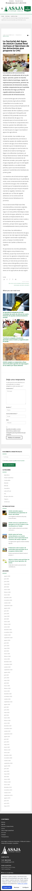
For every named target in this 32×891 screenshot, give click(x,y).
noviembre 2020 (8, 758)
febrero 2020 (7, 782)
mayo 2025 (6, 616)
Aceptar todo (7, 887)
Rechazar (16, 887)
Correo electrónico (11, 413)
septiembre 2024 (8, 637)
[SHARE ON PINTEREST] (12, 279)
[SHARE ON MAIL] (15, 279)
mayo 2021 (6, 744)
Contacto (11, 1)
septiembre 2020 (8, 763)
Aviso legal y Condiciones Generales (10, 841)
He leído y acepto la (14, 460)
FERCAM (6, 485)
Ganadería (7, 488)
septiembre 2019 (8, 795)
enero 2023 (7, 691)
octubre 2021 (7, 731)
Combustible (7, 480)
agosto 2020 (7, 766)
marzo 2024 (7, 653)
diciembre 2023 (8, 661)
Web (7, 420)
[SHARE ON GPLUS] (10, 279)
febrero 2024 (7, 656)
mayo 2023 (6, 680)
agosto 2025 (7, 608)
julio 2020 (6, 768)
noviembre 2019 (8, 790)
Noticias (7, 16)
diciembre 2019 (8, 787)
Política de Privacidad (6, 843)
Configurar (25, 887)
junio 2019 (6, 803)
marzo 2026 (7, 589)
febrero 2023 (7, 688)
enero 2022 (7, 723)
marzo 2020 (7, 779)
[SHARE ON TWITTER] (4, 279)
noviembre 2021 (8, 728)
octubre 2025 (7, 603)
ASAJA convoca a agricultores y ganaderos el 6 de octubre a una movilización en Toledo (18, 524)
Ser (27, 9)
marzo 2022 (7, 718)
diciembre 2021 (8, 726)
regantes (27, 285)
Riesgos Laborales (8, 496)
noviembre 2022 (8, 696)
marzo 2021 (7, 747)
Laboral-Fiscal (7, 491)
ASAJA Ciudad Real (8, 477)
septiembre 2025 (8, 605)
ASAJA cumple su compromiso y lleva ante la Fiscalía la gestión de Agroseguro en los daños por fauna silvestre (15, 363)
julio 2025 (6, 611)
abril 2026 (6, 587)
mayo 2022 (6, 712)
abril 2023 (6, 683)
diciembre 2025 (8, 597)
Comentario (10, 388)
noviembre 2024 (8, 632)
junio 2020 (6, 771)
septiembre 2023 (8, 669)
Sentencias (7, 501)
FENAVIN (6, 483)
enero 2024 (7, 659)
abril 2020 (6, 776)
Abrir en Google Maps (7, 872)
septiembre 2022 (8, 701)
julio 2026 (6, 579)
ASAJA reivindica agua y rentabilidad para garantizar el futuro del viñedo (18, 512)
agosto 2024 (7, 640)
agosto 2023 (7, 672)
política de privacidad (19, 460)
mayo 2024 (6, 648)
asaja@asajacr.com (12, 3)
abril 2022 (6, 715)
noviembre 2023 (8, 664)
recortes (22, 285)
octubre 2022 (7, 699)
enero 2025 (7, 627)
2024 (10, 283)
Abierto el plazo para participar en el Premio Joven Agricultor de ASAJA (19, 561)
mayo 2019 (6, 806)
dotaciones (16, 285)
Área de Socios (19, 1)
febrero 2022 (7, 720)
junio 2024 (6, 645)
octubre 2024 (7, 635)
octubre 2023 (7, 667)
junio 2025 (6, 613)
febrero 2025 (7, 624)
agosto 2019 (7, 798)
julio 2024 (6, 643)
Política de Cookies (25, 841)
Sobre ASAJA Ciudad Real (7, 830)
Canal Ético (15, 843)
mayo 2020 (6, 774)
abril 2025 (6, 619)
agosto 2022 (7, 704)
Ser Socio (3, 832)
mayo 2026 (6, 584)
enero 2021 (7, 752)
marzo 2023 (7, 685)
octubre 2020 (7, 760)
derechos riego (25, 283)
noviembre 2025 (8, 600)
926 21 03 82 (22, 3)
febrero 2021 (7, 750)
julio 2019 (6, 800)
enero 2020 (7, 784)
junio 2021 (6, 742)
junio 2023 (6, 677)
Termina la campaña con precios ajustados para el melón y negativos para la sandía (15, 339)
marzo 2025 (7, 621)
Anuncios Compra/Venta (7, 826)
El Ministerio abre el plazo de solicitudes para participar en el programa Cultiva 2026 (18, 549)
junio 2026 (6, 581)
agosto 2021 (7, 736)
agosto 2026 (7, 576)
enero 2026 (7, 595)
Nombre (8, 407)
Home (2, 16)
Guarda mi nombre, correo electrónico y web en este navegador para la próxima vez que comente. (16, 431)
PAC (5, 493)
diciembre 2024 (8, 629)
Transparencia (5, 836)
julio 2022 (6, 707)
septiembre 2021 (8, 734)
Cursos (3, 828)
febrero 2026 (7, 592)
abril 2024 (6, 651)
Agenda (3, 824)
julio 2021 (6, 739)
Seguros (6, 499)
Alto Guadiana (17, 283)
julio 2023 (6, 675)
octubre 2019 (7, 792)
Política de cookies (22, 883)
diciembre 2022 (8, 693)
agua (12, 283)
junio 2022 (6, 710)
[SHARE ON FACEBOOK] (7, 279)
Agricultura (14, 16)
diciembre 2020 (8, 755)
